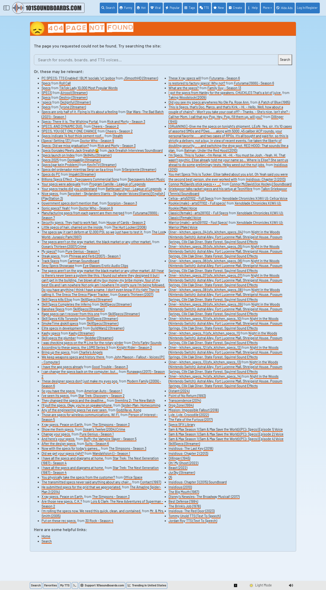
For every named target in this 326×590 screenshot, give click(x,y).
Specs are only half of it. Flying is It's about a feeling (80, 112)
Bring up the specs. (56, 352)
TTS (206, 8)
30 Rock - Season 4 (99, 521)
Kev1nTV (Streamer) (101, 165)
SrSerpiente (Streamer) (139, 169)
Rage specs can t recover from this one (71, 314)
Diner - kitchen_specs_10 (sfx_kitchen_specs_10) (204, 319)
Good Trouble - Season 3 (110, 367)
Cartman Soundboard (83, 261)
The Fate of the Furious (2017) (190, 420)
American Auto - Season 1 (103, 391)
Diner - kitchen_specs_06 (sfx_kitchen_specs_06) (205, 261)
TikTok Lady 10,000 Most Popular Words (88, 88)
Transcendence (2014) (184, 400)
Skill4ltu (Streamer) (97, 155)
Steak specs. (51, 256)
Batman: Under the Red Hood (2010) (210, 150)
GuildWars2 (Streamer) (107, 328)
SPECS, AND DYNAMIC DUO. (62, 126)
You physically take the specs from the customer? (78, 477)
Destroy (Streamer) (73, 97)
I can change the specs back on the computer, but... (80, 372)
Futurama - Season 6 (224, 78)
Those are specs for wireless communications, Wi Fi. (81, 415)
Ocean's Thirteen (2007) (135, 294)
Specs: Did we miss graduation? (65, 146)
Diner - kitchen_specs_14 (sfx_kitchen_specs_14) (204, 376)
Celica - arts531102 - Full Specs (191, 198)
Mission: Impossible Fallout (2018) (193, 410)
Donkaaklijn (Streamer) (84, 160)
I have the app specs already (62, 367)
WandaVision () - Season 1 (111, 453)
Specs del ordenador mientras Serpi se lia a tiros (77, 169)
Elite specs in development (62, 328)
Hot (143, 8)
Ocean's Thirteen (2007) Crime (64, 247)
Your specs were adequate (61, 184)
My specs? (49, 251)
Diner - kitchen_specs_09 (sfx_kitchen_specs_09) (205, 304)
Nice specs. (50, 194)
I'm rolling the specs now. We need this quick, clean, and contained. (91, 511)
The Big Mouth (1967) (183, 492)
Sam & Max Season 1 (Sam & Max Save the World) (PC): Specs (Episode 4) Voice (226, 439)
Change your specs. (56, 434)
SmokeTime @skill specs (60, 323)
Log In (307, 8)
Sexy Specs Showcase (58, 266)
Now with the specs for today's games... (71, 448)
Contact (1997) (150, 482)
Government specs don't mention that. (70, 203)
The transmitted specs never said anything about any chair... (86, 482)
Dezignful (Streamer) (75, 102)
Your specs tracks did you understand (69, 189)
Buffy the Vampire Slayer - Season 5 (110, 439)
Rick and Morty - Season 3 (126, 122)
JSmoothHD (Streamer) (141, 78)
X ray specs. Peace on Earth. (63, 425)
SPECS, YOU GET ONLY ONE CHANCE (69, 131)
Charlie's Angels (91, 352)
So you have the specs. (59, 391)
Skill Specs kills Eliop (57, 300)
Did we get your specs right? (63, 453)
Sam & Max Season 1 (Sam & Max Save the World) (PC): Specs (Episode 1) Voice (225, 429)
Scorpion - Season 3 (122, 203)
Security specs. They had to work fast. (70, 222)
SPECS (47, 93)
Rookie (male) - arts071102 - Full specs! (197, 203)
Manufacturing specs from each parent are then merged (83, 213)
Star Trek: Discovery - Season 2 (101, 396)
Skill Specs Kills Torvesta (60, 319)
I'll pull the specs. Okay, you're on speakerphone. (77, 405)
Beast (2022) (177, 468)
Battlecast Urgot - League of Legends (134, 189)
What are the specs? (183, 88)
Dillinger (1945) (179, 458)
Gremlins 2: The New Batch (135, 400)
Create (238, 8)
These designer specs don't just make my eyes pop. (80, 381)
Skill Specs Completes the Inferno (66, 304)
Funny (128, 8)
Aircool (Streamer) (73, 93)
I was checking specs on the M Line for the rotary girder (82, 343)
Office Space (133, 477)
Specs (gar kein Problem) (60, 165)
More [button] (266, 8)
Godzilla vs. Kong (128, 410)
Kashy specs (51, 333)
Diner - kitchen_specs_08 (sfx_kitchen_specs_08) (205, 290)
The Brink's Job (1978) (184, 506)
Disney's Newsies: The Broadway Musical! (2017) (204, 497)
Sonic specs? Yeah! (56, 208)
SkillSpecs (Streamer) (96, 300)
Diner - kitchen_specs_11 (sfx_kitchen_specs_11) (204, 333)
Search (110, 8)
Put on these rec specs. (59, 521)
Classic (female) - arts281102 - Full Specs (198, 213)
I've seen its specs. (56, 396)
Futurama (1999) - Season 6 (254, 83)
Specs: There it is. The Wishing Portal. (70, 122)
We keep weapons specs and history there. (73, 357)
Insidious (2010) (180, 487)
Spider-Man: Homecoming (140, 405)
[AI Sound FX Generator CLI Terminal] (75, 585)
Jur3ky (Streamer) (181, 472)
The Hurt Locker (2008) (129, 227)
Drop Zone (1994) (181, 405)
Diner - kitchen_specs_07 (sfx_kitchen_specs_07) (205, 275)
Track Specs (50, 261)
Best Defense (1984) (183, 501)
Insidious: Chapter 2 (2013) (265, 179)
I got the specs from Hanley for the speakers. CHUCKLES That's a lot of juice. (225, 93)
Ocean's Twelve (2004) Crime (104, 429)
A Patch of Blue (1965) (274, 102)
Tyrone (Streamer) (72, 107)
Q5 (170, 477)
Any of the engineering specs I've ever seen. (75, 410)
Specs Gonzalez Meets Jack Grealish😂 (70, 150)
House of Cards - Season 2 (126, 222)
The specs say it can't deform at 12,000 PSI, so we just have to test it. (92, 232)
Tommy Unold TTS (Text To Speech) (194, 516)
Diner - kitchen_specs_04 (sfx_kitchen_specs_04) (205, 232)
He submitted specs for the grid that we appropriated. (81, 487)
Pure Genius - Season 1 (82, 251)
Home (46, 536)
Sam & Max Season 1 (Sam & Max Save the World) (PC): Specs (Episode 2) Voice (226, 434)
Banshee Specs (53, 309)
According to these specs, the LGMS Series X (75, 347)
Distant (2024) (178, 391)
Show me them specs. (58, 429)
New (221, 8)
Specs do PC (51, 174)
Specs (46, 83)
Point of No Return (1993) (187, 396)
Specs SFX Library (181, 425)
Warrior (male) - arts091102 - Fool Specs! (198, 222)
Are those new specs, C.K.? (62, 501)
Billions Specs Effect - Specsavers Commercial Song (80, 179)
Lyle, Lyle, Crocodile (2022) (188, 415)
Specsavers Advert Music (146, 179)
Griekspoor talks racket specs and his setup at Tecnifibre (210, 189)
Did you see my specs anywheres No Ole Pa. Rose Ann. (209, 102)
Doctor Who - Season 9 (97, 141)
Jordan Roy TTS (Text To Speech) (192, 521)
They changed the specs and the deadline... (74, 400)
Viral (158, 8)
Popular (175, 8)
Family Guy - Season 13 (224, 88)
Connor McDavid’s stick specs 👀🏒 (194, 184)
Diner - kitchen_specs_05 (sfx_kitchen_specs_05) (205, 247)
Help (255, 8)
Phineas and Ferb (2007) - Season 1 (95, 256)
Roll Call (65, 83)
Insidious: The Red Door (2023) (191, 511)
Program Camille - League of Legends (117, 184)
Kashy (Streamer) (81, 333)
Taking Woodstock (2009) (187, 97)
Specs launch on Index (58, 155)
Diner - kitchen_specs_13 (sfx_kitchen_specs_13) (204, 362)
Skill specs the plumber (59, 338)
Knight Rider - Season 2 (134, 347)
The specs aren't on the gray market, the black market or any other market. (97, 242)
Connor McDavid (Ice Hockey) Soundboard (261, 184)
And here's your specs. (58, 439)
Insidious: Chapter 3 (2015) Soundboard (197, 482)
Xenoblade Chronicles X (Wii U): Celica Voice (255, 198)
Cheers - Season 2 (105, 126)
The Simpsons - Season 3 (111, 425)
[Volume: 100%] (291, 585)
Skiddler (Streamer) (98, 338)
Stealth (117, 136)
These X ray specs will (184, 78)
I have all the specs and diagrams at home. (73, 458)
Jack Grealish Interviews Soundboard (135, 150)
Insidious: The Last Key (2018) (190, 448)
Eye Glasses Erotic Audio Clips (105, 266)
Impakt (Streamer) (82, 174)
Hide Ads (287, 8)
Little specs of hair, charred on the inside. (73, 227)
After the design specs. (59, 444)
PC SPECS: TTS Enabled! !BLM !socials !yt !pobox (78, 78)
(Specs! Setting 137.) (56, 141)
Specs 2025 (50, 160)
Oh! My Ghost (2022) (183, 463)
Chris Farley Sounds (147, 343)
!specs (47, 102)
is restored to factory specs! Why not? (196, 83)
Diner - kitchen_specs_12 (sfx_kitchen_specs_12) (204, 347)
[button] (236, 585)
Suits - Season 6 (97, 444)
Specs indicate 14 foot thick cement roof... (73, 136)
